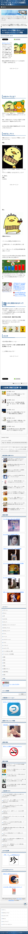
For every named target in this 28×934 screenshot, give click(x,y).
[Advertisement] (14, 79)
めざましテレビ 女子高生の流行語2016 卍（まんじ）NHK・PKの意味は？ (16, 404)
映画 (4, 660)
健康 (4, 657)
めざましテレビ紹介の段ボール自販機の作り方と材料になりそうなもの (16, 470)
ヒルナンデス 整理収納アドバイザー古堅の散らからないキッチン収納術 (13, 845)
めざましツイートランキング (9, 624)
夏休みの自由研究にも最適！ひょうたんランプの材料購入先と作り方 (16, 509)
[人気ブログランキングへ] (5, 683)
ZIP (4, 616)
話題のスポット (6, 668)
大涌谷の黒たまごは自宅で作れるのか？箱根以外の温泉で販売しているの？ (16, 459)
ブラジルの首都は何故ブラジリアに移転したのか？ (13, 833)
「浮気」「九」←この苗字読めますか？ (11, 854)
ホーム (5, 449)
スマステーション (7, 639)
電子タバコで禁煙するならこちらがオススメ (12, 746)
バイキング (5, 645)
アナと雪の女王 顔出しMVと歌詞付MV (11, 519)
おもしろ (5, 621)
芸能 (4, 665)
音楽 (4, 674)
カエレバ (19, 290)
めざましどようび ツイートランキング (11, 702)
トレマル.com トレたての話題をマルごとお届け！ (13, 3)
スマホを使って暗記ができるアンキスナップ (12, 887)
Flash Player (11, 900)
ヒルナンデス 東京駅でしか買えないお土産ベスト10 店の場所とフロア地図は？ (16, 492)
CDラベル (5, 610)
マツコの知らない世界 (8, 651)
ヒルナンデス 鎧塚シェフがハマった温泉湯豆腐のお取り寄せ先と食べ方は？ (16, 503)
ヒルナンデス (6, 648)
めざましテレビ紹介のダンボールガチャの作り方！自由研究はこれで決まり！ (13, 806)
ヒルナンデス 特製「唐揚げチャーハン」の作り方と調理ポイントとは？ (15, 498)
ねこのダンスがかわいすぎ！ (9, 577)
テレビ (4, 642)
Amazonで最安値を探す (20, 294)
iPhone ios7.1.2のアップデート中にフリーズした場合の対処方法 (13, 817)
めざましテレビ (6, 43)
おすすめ (5, 619)
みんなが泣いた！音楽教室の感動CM (11, 534)
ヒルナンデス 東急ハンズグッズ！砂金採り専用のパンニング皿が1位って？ (16, 487)
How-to (4, 613)
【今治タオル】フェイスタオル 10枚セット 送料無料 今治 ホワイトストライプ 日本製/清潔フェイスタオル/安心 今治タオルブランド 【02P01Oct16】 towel (19, 286)
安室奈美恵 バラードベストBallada (10, 724)
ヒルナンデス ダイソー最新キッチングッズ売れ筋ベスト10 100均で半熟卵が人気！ (13, 800)
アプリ (4, 633)
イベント (5, 636)
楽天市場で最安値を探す (20, 292)
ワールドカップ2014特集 (8, 654)
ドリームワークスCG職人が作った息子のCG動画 (13, 563)
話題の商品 (5, 671)
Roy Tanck (19, 898)
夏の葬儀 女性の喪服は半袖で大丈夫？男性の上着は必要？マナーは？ (16, 465)
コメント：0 (24, 383)
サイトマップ (5, 921)
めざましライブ (6, 630)
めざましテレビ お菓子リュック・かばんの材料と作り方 (13, 811)
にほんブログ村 (5, 685)
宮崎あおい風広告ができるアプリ (10, 873)
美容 (4, 662)
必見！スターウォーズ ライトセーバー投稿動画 (13, 592)
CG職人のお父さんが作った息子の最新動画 (12, 548)
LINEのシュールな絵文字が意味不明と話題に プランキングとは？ (16, 476)
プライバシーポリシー (7, 924)
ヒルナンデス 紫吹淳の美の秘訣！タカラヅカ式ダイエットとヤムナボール (16, 481)
